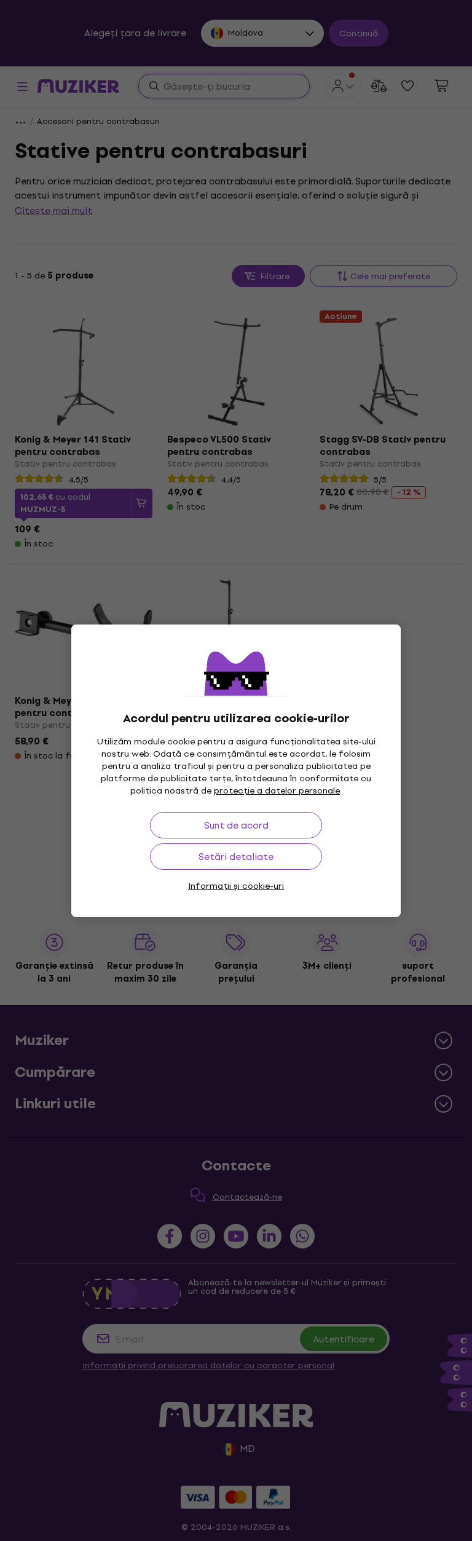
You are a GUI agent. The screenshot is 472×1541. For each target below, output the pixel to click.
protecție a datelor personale (277, 791)
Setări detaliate (236, 856)
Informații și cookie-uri (236, 886)
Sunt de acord (236, 825)
